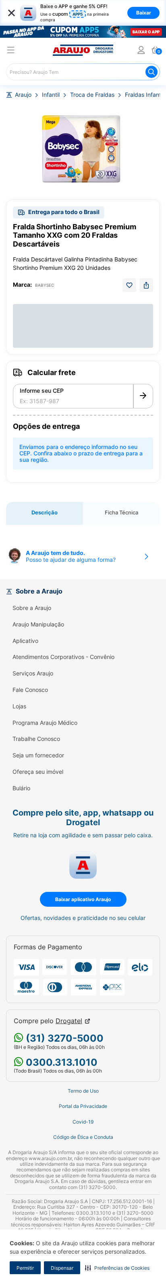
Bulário (21, 788)
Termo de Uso (83, 1091)
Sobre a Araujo (31, 608)
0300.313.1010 (60, 1062)
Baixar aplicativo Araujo (83, 899)
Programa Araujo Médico (44, 723)
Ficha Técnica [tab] (121, 512)
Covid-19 (83, 1122)
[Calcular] (143, 396)
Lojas (19, 706)
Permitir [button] (25, 1268)
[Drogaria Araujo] (83, 50)
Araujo (23, 95)
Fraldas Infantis (145, 95)
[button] (117, 1267)
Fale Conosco (30, 690)
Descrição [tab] (44, 512)
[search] (83, 71)
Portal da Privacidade (83, 1106)
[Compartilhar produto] (146, 285)
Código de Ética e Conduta (83, 1137)
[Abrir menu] (11, 51)
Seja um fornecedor (38, 755)
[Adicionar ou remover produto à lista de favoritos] (129, 285)
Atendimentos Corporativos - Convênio (63, 657)
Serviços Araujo (32, 673)
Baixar (143, 13)
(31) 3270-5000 (63, 1038)
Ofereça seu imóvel (37, 772)
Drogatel (69, 1021)
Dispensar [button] (62, 1268)
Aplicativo (25, 641)
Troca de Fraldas (92, 95)
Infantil (51, 95)
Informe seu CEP (42, 391)
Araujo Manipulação (38, 624)
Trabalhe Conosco (36, 739)
